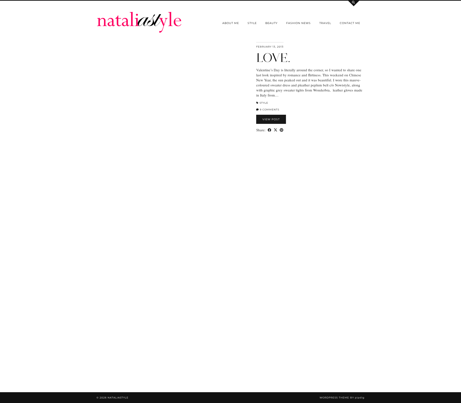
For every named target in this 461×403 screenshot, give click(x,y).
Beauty (271, 23)
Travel (325, 23)
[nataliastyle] (139, 17)
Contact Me (350, 23)
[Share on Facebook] (270, 129)
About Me (230, 23)
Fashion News (298, 23)
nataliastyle (118, 397)
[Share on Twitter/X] (276, 129)
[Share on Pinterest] (282, 129)
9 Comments (269, 109)
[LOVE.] (173, 145)
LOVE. (273, 57)
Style (252, 23)
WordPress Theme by (342, 397)
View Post (271, 119)
